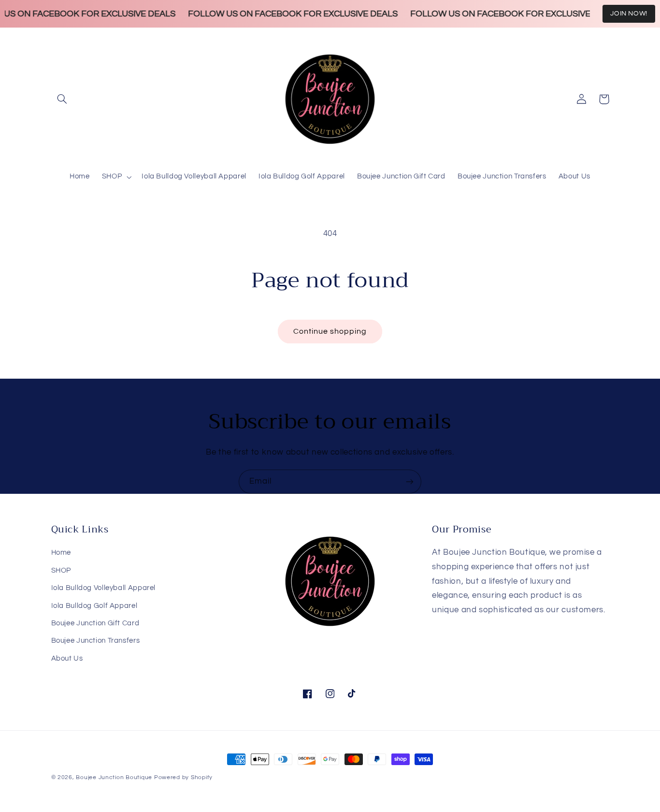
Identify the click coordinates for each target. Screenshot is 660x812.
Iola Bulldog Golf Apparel (94, 605)
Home (61, 552)
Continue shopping (330, 331)
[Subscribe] (410, 481)
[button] (62, 99)
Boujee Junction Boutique (114, 777)
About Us (67, 658)
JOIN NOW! (628, 13)
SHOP (61, 570)
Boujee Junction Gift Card (95, 623)
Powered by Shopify (183, 777)
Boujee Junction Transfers (95, 640)
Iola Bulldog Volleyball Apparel (103, 587)
